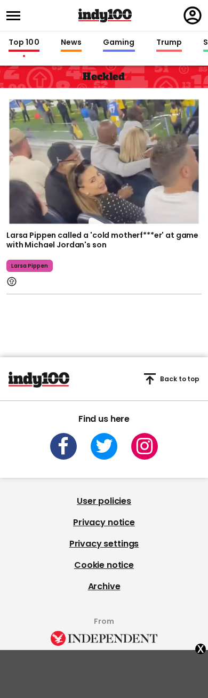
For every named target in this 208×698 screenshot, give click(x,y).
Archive (104, 586)
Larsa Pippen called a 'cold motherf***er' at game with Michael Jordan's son (102, 240)
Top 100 (24, 42)
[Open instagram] (144, 446)
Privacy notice (104, 522)
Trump (169, 42)
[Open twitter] (104, 446)
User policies (104, 501)
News (71, 42)
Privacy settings (104, 543)
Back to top (179, 378)
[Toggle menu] (16, 16)
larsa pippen (29, 266)
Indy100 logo (105, 15)
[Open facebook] (63, 446)
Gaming (119, 42)
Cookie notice (104, 565)
